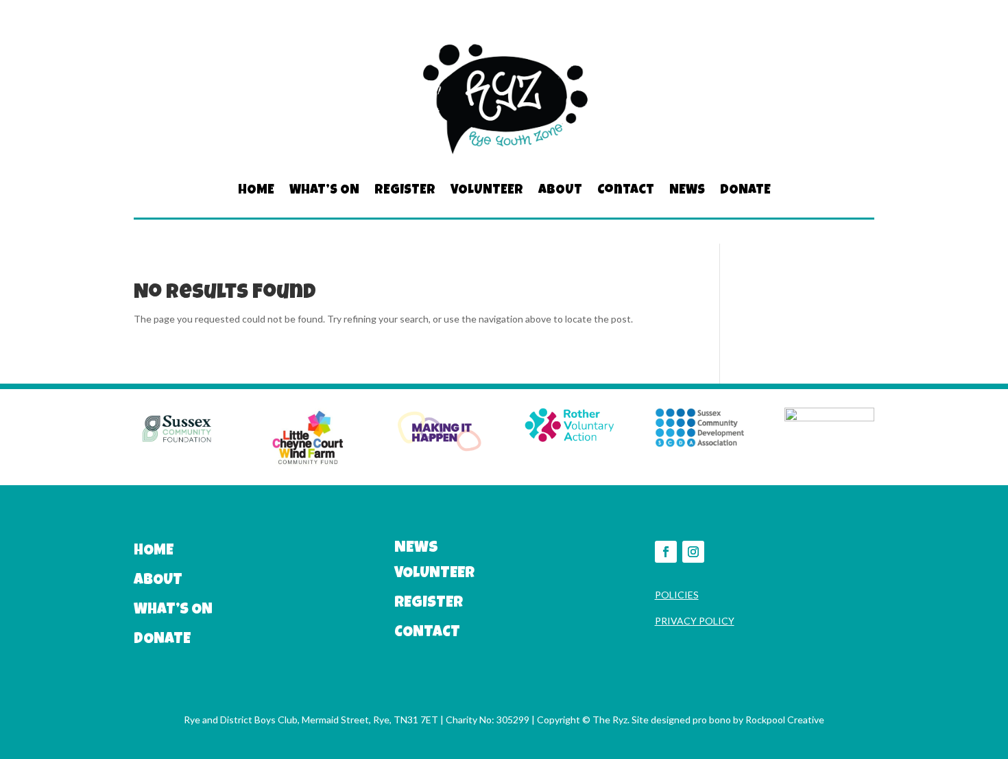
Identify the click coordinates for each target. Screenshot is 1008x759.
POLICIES (677, 594)
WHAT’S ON (324, 191)
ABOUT (560, 191)
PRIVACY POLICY (694, 621)
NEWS (687, 191)
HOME (256, 191)
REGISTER (404, 191)
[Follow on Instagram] (693, 552)
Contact (625, 191)
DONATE (745, 191)
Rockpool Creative (784, 719)
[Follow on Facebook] (666, 552)
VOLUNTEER (487, 191)
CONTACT (427, 633)
